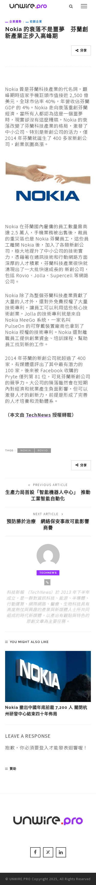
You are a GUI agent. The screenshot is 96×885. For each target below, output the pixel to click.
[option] (48, 684)
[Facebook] (35, 852)
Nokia (25, 450)
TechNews (38, 414)
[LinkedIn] (61, 852)
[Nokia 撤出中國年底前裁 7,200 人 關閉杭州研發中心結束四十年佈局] (48, 676)
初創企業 (36, 21)
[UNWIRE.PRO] (28, 5)
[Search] (71, 6)
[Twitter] (48, 852)
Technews (48, 572)
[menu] (84, 6)
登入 (44, 747)
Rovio (43, 450)
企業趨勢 (15, 21)
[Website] (47, 582)
